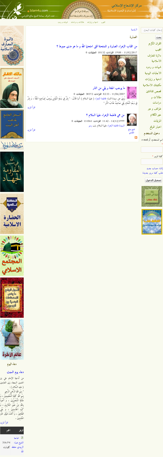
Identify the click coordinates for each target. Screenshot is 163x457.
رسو (90, 125)
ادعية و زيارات (92, 22)
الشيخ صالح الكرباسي (131, 131)
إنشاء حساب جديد (155, 168)
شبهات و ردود (63, 22)
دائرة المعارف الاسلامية (154, 58)
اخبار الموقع (155, 127)
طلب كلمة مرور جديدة (153, 173)
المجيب (103, 22)
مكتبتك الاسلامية (152, 85)
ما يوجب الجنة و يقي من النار (109, 88)
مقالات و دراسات (77, 22)
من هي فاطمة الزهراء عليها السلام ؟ (105, 115)
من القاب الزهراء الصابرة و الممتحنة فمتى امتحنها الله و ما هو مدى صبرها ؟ (97, 46)
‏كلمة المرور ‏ (157, 156)
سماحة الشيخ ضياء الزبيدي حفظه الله (17, 445)
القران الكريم (155, 43)
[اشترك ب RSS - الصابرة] (136, 138)
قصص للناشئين (153, 91)
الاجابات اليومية (153, 73)
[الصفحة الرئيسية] (81, 18)
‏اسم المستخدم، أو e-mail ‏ (152, 142)
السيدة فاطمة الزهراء (115, 125)
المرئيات (157, 121)
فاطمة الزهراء (100, 98)
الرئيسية (134, 29)
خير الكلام (155, 115)
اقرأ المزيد (31, 107)
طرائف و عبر (154, 109)
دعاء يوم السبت (15, 372)
